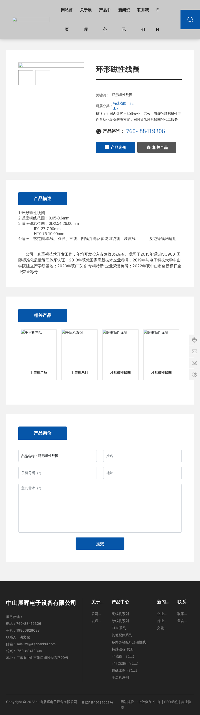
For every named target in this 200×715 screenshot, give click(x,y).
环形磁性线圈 (120, 372)
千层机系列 (79, 372)
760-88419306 (28, 623)
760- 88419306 (145, 131)
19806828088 (28, 630)
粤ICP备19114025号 (97, 702)
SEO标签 (171, 702)
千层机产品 (38, 372)
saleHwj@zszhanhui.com (36, 644)
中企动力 (144, 702)
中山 (156, 702)
